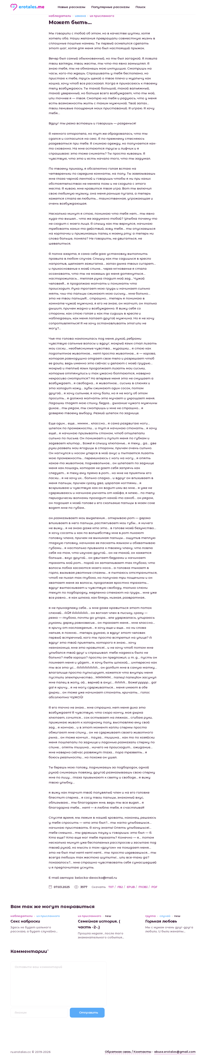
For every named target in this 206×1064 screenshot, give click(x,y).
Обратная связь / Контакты (128, 1052)
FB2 (120, 887)
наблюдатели (60, 15)
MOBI (143, 887)
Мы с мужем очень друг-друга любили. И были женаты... (169, 929)
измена (80, 15)
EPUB (131, 887)
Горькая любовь (161, 921)
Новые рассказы (71, 7)
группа (150, 916)
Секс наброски (25, 921)
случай (165, 916)
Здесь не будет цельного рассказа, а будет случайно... (34, 929)
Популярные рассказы (110, 7)
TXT (111, 887)
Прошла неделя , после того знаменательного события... (101, 935)
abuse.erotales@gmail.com (175, 1052)
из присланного (102, 15)
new (108, 916)
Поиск (140, 7)
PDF (154, 887)
